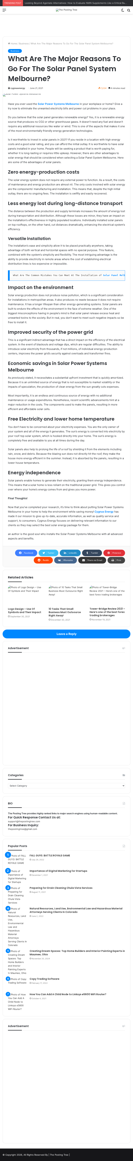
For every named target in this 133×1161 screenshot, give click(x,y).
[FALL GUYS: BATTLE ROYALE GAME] (17, 860)
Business (24, 43)
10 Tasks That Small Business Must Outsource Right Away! (65, 612)
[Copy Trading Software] (17, 983)
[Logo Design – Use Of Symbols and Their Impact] (25, 596)
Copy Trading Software (44, 979)
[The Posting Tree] (66, 10)
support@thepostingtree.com (24, 821)
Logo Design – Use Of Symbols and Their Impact (24, 610)
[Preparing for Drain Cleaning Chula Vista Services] (17, 895)
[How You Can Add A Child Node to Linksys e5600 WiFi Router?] (17, 1002)
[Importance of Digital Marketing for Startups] (17, 876)
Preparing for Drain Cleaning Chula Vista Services (61, 888)
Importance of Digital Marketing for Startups (58, 871)
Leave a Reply (67, 634)
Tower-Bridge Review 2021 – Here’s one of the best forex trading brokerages (107, 612)
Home (13, 43)
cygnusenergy (18, 88)
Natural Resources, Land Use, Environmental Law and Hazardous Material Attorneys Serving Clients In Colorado (76, 910)
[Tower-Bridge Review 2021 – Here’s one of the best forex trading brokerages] (107, 595)
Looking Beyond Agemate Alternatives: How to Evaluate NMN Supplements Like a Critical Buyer (76, 3)
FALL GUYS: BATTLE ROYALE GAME (50, 855)
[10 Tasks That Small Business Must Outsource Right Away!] (66, 596)
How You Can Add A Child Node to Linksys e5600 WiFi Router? (68, 994)
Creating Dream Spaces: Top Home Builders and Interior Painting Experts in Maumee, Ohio (77, 952)
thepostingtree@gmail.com (22, 829)
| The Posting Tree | (59, 1154)
